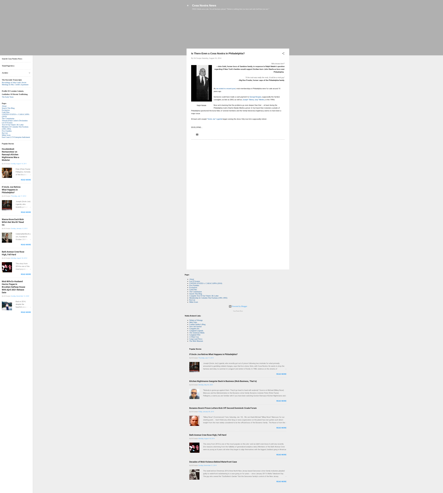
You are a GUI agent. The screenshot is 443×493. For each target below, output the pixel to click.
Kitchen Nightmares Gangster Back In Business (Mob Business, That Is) (223, 381)
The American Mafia (196, 333)
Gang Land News (195, 339)
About (191, 279)
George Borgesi (255, 97)
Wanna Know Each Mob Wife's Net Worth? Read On (13, 222)
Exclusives (193, 287)
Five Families (194, 285)
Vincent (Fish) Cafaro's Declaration (15, 121)
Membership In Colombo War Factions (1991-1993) (208, 298)
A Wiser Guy (194, 337)
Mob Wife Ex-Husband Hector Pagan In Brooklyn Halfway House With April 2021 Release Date (13, 287)
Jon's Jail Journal (195, 326)
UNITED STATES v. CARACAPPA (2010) (205, 283)
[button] (283, 54)
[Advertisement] (238, 30)
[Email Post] (197, 135)
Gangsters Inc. (194, 329)
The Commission (195, 292)
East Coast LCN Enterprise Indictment (16, 137)
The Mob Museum (196, 341)
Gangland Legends (196, 331)
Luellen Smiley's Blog (197, 324)
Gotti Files (193, 290)
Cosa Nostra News (204, 5)
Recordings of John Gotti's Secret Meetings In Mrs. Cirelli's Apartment (15, 84)
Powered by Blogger (239, 306)
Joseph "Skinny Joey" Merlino (253, 100)
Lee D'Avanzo (194, 281)
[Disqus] (237, 173)
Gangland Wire (194, 335)
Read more (281, 374)
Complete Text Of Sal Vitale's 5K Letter (204, 296)
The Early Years (7, 97)
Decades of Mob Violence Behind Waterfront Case (213, 462)
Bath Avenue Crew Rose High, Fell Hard (207, 435)
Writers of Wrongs (196, 320)
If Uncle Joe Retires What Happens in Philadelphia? (213, 354)
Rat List (192, 300)
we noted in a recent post (226, 89)
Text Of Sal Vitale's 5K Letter (13, 125)
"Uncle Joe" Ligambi (215, 119)
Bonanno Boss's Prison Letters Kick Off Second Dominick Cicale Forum (223, 408)
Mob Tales (193, 322)
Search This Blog (195, 294)
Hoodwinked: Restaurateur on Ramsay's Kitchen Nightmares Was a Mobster (10, 154)
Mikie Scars (193, 302)
